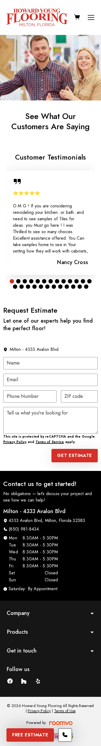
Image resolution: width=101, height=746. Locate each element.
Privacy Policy (14, 441)
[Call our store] (65, 735)
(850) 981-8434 (24, 529)
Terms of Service (50, 441)
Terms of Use (64, 710)
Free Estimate (30, 735)
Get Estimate (74, 455)
